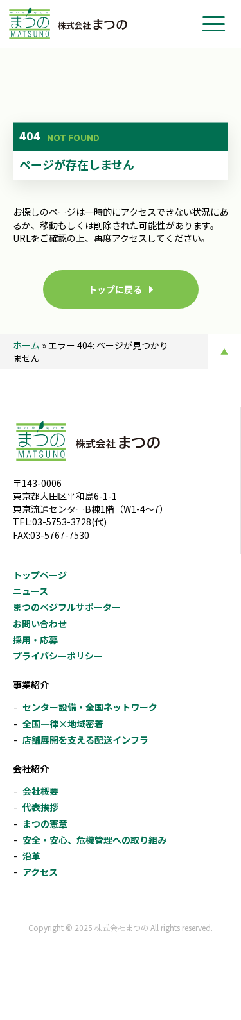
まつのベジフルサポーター (67, 606)
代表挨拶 (40, 807)
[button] (214, 24)
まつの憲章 (44, 823)
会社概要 (40, 791)
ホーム (26, 345)
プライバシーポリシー (58, 655)
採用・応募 (35, 639)
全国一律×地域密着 (62, 723)
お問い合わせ (40, 623)
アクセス (40, 871)
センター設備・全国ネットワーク (89, 707)
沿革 (31, 855)
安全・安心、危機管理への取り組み (94, 839)
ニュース (30, 590)
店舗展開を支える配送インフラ (85, 739)
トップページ (40, 574)
